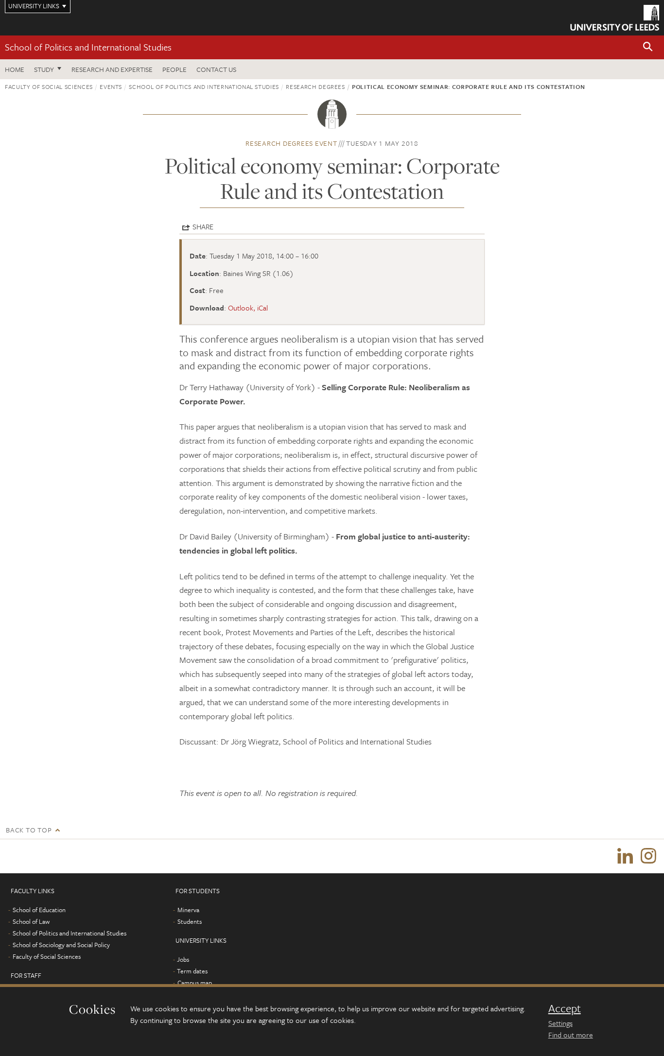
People (174, 69)
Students (189, 921)
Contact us (216, 69)
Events (111, 86)
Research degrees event (291, 143)
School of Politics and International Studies (88, 46)
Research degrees (315, 86)
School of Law (31, 921)
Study (44, 69)
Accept (564, 1008)
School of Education (39, 910)
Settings (560, 1023)
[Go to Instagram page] (648, 856)
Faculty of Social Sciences (49, 86)
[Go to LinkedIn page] (625, 856)
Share (202, 226)
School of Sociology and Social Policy (61, 945)
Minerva (188, 910)
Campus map (194, 982)
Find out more (570, 1034)
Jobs (183, 959)
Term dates (192, 971)
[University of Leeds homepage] (614, 18)
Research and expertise (112, 69)
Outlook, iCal (248, 307)
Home (14, 69)
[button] (648, 47)
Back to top (29, 830)
